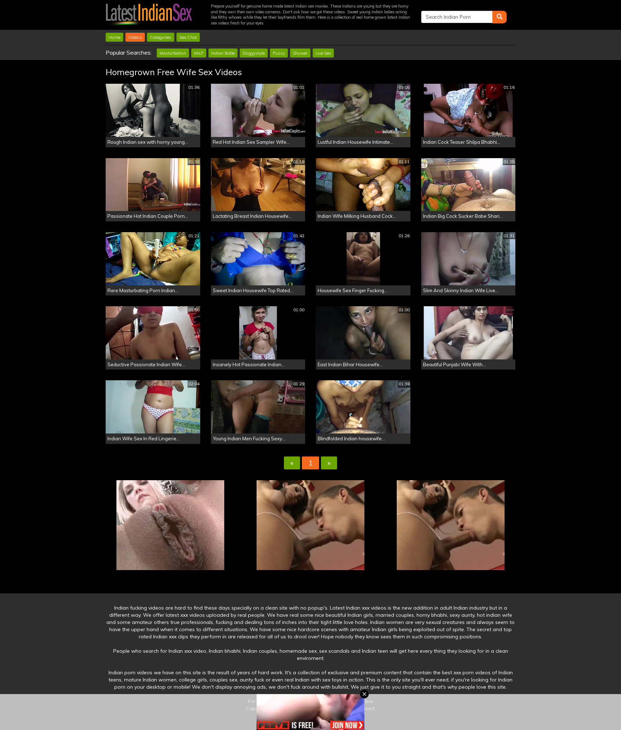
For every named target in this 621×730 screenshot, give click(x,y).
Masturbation (173, 53)
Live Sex (323, 53)
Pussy (279, 53)
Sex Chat (188, 37)
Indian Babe (223, 53)
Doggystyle (254, 53)
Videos (135, 37)
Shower (300, 53)
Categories (160, 37)
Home (114, 37)
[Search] (499, 17)
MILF (198, 53)
